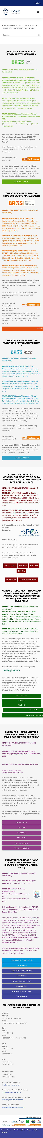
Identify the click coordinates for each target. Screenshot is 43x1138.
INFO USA (21, 571)
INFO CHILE (34, 565)
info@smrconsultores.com (11, 1085)
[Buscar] (38, 35)
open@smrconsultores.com (11, 1092)
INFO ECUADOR (10, 565)
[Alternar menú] (38, 12)
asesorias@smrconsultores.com (13, 1107)
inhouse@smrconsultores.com (12, 1100)
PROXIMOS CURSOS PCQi (28, 579)
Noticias (38, 3)
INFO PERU (23, 565)
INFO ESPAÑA (11, 579)
